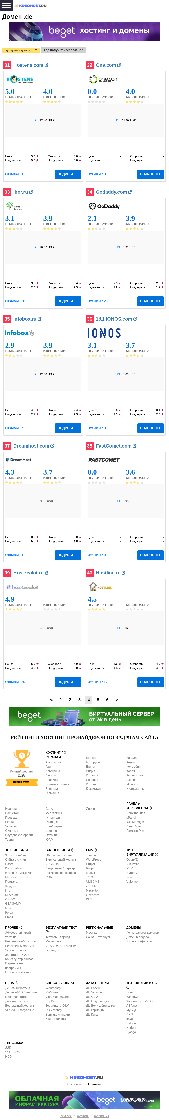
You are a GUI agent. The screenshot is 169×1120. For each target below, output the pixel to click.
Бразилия (52, 779)
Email (9, 917)
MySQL (131, 1010)
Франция (52, 822)
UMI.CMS (93, 881)
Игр (7, 890)
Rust (8, 908)
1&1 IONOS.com (114, 319)
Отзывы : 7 (14, 428)
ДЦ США (92, 996)
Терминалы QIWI (57, 1005)
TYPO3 (91, 877)
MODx (90, 872)
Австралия (53, 762)
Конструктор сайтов (19, 959)
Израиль (92, 775)
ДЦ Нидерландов (98, 1001)
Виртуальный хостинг (61, 859)
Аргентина (53, 771)
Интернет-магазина (18, 872)
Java (129, 1018)
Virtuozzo (132, 864)
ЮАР (49, 839)
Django (131, 1032)
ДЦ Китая (92, 1014)
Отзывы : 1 (14, 174)
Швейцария (54, 826)
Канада (131, 757)
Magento (92, 890)
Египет (90, 766)
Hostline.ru (109, 572)
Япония (91, 808)
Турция (10, 839)
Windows (132, 996)
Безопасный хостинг (19, 946)
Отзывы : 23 (98, 301)
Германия (52, 793)
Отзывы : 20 (15, 682)
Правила (94, 1084)
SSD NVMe (13, 1052)
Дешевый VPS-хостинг (21, 992)
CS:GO (10, 899)
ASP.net (131, 1005)
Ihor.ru (21, 192)
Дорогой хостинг (16, 1001)
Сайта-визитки (15, 859)
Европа (91, 757)
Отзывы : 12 (98, 682)
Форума (10, 886)
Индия (90, 771)
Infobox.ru (25, 319)
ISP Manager (135, 822)
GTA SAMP (13, 903)
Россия (10, 822)
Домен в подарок (138, 937)
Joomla (91, 855)
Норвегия (11, 808)
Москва (91, 932)
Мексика (132, 784)
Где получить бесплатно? (63, 50)
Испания (92, 779)
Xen (129, 877)
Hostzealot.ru (29, 572)
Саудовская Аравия (19, 835)
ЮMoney (52, 992)
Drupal (90, 864)
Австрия (51, 775)
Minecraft (11, 895)
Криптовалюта (56, 1018)
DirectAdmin (134, 826)
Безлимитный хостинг (20, 941)
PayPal (50, 1001)
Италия (91, 784)
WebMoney (53, 988)
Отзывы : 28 (15, 301)
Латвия (131, 779)
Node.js (131, 1027)
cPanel (131, 817)
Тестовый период (58, 937)
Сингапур (11, 830)
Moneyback (53, 941)
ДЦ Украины (94, 992)
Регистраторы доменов (142, 932)
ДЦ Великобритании (100, 1005)
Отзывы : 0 (97, 174)
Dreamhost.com (31, 446)
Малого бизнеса (16, 877)
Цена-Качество (16, 996)
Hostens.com (29, 65)
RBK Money (54, 1010)
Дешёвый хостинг (17, 988)
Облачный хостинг (59, 855)
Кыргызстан (134, 775)
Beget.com (21, 782)
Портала (11, 881)
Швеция (51, 830)
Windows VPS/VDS (139, 1001)
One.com (106, 65)
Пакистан (12, 813)
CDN (49, 877)
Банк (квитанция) (58, 1014)
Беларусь (93, 762)
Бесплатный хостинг (19, 1005)
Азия (49, 766)
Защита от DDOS (17, 954)
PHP (129, 1014)
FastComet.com (114, 446)
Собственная (135, 813)
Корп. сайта (13, 868)
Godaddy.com (112, 192)
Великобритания (57, 784)
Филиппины (54, 813)
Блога (9, 864)
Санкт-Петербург (98, 937)
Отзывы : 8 (97, 428)
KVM (129, 868)
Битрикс (91, 868)
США (49, 808)
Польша (11, 817)
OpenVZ (132, 859)
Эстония (52, 835)
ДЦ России (93, 988)
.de (35, 120)
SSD (8, 1047)
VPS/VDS (52, 864)
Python (131, 1023)
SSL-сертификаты (139, 941)
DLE (89, 899)
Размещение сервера (61, 872)
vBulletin (91, 886)
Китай (130, 762)
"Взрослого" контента (20, 855)
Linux (130, 992)
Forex (9, 912)
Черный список (16, 950)
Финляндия (53, 817)
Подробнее (68, 174)
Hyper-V (132, 872)
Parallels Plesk (136, 830)
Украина (11, 826)
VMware (132, 881)
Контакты (74, 1084)
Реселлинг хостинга (19, 972)
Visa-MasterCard (57, 996)
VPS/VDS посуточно (19, 1010)
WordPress (93, 859)
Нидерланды (135, 788)
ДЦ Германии (95, 1010)
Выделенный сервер (60, 868)
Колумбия (133, 766)
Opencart (92, 895)
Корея (130, 771)
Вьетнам (52, 788)
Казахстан (93, 788)
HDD (8, 1056)
